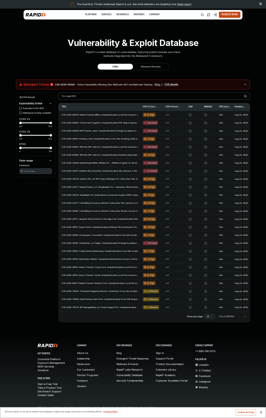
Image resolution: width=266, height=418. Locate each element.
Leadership (83, 358)
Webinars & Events (127, 364)
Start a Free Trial (47, 384)
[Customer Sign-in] (215, 15)
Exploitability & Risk (30, 103)
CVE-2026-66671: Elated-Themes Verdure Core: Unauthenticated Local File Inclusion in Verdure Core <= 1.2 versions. (118, 283)
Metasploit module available (37, 113)
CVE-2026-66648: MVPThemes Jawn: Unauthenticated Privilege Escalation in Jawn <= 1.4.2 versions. (110, 131)
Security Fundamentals (129, 380)
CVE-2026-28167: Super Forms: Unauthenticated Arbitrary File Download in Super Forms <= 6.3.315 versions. (114, 227)
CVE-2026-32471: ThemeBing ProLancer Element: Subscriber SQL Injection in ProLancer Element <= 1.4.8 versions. (117, 203)
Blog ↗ (159, 84)
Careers (81, 386)
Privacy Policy (110, 411)
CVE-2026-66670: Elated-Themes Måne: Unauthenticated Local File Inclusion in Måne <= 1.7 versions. (111, 115)
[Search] (202, 15)
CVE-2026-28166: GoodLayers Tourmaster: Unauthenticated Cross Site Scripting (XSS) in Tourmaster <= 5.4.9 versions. (119, 235)
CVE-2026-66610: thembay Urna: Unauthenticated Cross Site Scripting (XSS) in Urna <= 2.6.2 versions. (111, 138)
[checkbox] (20, 108)
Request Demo (230, 14)
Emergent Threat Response (132, 358)
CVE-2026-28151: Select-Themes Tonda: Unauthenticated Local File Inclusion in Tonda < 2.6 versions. (111, 275)
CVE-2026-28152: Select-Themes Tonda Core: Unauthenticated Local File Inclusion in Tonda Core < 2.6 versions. (116, 267)
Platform (91, 14)
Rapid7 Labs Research (129, 369)
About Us (82, 353)
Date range (26, 160)
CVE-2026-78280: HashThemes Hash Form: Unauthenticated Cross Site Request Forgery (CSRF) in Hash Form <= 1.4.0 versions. (123, 299)
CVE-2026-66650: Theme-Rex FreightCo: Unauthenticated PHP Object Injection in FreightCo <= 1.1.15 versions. (115, 123)
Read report (184, 4)
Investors (82, 380)
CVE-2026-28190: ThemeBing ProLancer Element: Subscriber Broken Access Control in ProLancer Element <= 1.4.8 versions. (122, 211)
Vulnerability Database (129, 375)
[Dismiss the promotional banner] (260, 4)
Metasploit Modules (151, 66)
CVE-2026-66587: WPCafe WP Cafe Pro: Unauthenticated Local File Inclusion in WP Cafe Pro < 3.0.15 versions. (115, 147)
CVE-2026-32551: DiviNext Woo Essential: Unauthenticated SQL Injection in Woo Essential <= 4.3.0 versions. (113, 171)
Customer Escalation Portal (172, 380)
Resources (123, 14)
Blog (119, 353)
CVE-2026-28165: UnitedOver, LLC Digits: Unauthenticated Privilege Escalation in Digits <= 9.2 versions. (111, 243)
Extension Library (166, 369)
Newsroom (83, 364)
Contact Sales (46, 395)
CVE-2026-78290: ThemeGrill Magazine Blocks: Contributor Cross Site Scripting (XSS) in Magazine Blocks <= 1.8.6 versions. (121, 291)
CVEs (115, 66)
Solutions (43, 370)
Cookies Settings (245, 412)
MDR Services (46, 366)
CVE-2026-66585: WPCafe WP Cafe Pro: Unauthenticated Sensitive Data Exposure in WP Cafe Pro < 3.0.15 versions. (118, 155)
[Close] (261, 412)
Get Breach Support (49, 391)
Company (154, 14)
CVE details (171, 84)
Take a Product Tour (50, 387)
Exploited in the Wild (33, 108)
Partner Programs (87, 375)
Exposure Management (51, 362)
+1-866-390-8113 (205, 351)
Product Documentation (170, 364)
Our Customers (86, 369)
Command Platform (49, 359)
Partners (139, 14)
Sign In (160, 353)
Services (106, 14)
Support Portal (164, 358)
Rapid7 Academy (165, 375)
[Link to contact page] (209, 15)
